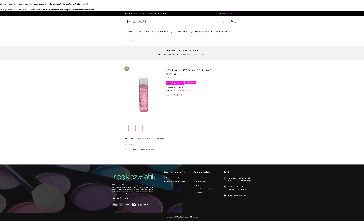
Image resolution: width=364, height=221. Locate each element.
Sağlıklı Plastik (221, 31)
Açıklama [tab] (129, 139)
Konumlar (199, 192)
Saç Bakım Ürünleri (181, 31)
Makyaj (141, 31)
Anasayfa (130, 31)
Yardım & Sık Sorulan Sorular (204, 189)
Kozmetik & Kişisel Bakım (159, 31)
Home (160, 54)
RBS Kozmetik (193, 217)
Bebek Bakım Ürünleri (202, 31)
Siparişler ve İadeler (201, 181)
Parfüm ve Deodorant (171, 54)
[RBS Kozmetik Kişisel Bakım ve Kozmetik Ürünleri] (147, 21)
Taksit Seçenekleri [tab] (145, 139)
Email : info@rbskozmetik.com (237, 195)
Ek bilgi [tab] (160, 139)
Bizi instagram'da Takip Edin (174, 178)
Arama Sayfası (200, 178)
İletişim (130, 41)
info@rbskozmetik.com (229, 13)
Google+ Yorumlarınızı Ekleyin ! (176, 181)
